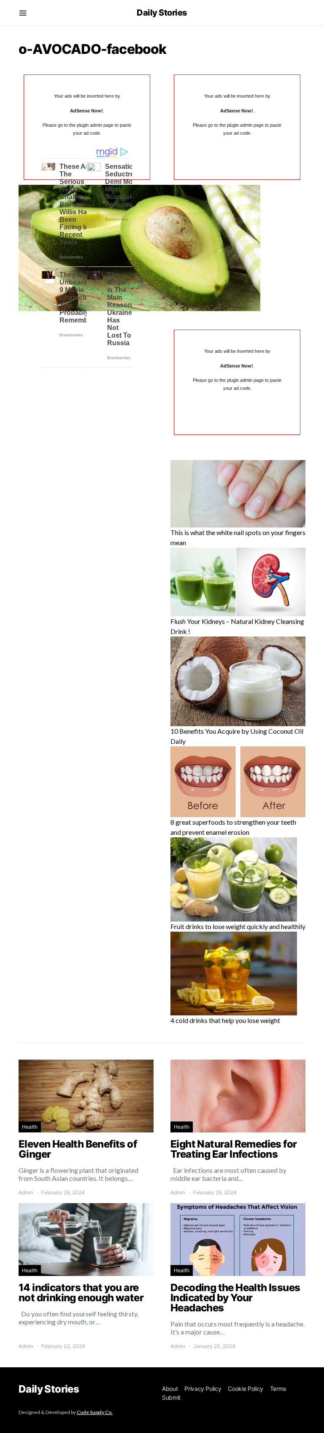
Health (30, 1127)
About (170, 1388)
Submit (171, 1397)
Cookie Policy (245, 1388)
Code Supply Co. (95, 1412)
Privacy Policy (202, 1388)
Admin (26, 1192)
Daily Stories (162, 13)
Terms (278, 1388)
